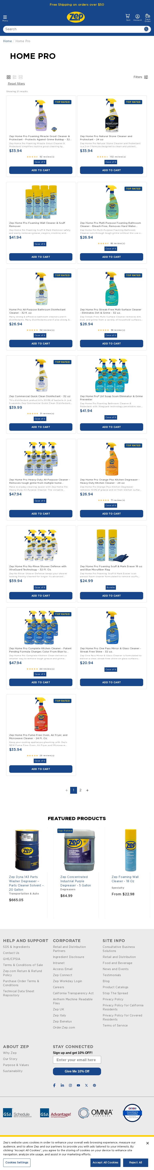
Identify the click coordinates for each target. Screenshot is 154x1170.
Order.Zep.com (64, 1027)
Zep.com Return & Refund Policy (22, 973)
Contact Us (11, 953)
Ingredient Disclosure (68, 957)
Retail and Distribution (119, 957)
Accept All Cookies (105, 1162)
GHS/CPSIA (11, 959)
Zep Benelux (62, 1021)
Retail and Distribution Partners (69, 949)
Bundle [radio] (111, 588)
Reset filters (16, 83)
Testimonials (112, 975)
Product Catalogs (116, 987)
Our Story (10, 1059)
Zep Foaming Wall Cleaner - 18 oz (125, 879)
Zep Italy (59, 1015)
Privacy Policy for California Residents (123, 1007)
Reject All (135, 1162)
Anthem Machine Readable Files (73, 1001)
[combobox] (77, 29)
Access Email (63, 969)
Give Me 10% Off (77, 1071)
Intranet (59, 963)
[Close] (147, 1143)
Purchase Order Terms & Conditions (21, 983)
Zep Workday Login (67, 981)
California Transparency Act (73, 993)
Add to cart (40, 170)
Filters (138, 77)
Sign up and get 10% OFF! (72, 1053)
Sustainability (12, 1071)
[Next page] (87, 790)
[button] (128, 17)
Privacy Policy (113, 999)
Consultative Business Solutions (119, 949)
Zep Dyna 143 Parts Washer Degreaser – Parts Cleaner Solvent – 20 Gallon (26, 883)
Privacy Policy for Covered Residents (122, 1017)
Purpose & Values (16, 1065)
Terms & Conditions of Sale (23, 965)
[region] (77, 1153)
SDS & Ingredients (16, 947)
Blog (106, 981)
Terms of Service (115, 1025)
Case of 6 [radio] (40, 162)
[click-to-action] (77, 17)
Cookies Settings (16, 1162)
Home (7, 41)
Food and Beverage (117, 963)
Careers (58, 987)
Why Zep (10, 1053)
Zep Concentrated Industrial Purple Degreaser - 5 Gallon (75, 881)
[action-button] (146, 29)
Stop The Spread (115, 993)
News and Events (116, 969)
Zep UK (58, 1009)
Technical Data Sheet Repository (18, 993)
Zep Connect (62, 975)
